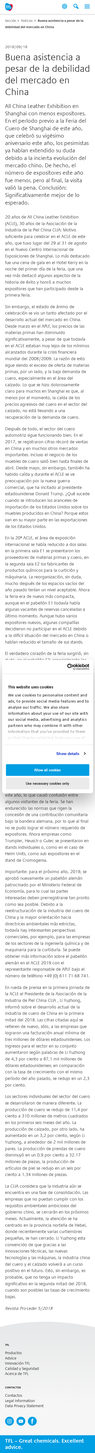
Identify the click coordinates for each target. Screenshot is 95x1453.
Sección (10, 21)
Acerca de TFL (16, 1374)
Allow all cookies (47, 770)
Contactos (13, 1395)
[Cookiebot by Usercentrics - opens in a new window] (67, 667)
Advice (10, 1358)
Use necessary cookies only (47, 783)
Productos (13, 1353)
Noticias (27, 21)
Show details (67, 753)
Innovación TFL (17, 1363)
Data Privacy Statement (24, 1406)
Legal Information (20, 1401)
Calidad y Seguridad (22, 1369)
